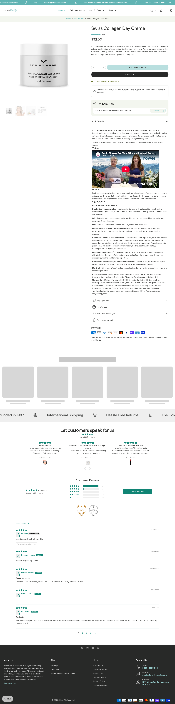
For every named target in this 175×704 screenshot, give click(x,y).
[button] (137, 67)
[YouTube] (92, 648)
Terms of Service (100, 669)
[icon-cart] (161, 10)
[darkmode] (169, 10)
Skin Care (55, 669)
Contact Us (98, 665)
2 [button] (82, 633)
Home (68, 18)
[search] (151, 10)
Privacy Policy (99, 681)
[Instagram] (87, 648)
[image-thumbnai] (9, 111)
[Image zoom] (44, 65)
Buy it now (129, 74)
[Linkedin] (98, 648)
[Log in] (155, 10)
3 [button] (86, 633)
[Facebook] (77, 648)
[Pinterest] (82, 648)
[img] (87, 434)
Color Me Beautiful (67, 700)
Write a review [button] (137, 491)
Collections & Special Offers (63, 673)
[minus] (93, 67)
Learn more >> (10, 683)
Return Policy (99, 673)
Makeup (54, 665)
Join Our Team (99, 677)
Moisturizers (79, 18)
